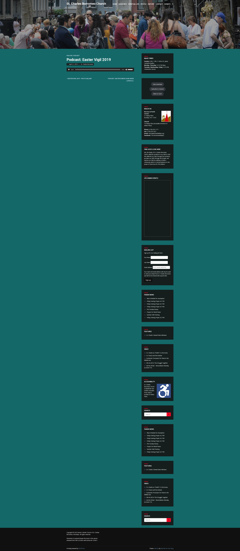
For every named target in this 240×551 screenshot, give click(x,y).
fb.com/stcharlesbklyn (158, 135)
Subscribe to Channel (157, 89)
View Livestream (157, 84)
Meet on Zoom (157, 94)
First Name (147, 257)
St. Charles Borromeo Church (86, 3)
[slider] (130, 69)
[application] (100, 69)
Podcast (76, 55)
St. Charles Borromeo (87, 64)
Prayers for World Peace (154, 312)
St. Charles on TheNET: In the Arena (157, 353)
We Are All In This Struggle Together (157, 363)
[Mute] (126, 70)
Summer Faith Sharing (153, 315)
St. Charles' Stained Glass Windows (156, 335)
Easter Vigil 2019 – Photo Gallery (80, 78)
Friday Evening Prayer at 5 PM (155, 301)
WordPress (82, 548)
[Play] (69, 70)
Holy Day (69, 55)
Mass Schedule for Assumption (155, 298)
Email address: (148, 267)
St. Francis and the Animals (154, 355)
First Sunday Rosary (152, 309)
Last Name (147, 262)
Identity (156, 548)
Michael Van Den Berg (167, 548)
